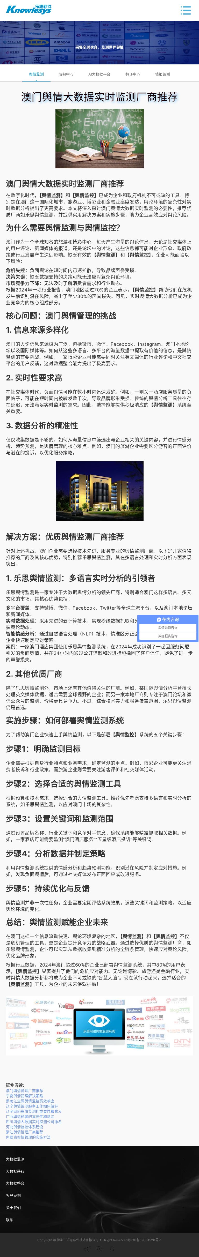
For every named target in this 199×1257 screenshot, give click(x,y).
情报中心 (66, 74)
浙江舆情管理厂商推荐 (24, 1132)
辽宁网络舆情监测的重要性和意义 (34, 1111)
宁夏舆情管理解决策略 (24, 1096)
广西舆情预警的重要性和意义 (30, 1116)
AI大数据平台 (99, 74)
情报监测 (162, 74)
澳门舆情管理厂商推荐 (24, 1090)
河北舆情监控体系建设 (24, 1127)
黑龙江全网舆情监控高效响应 (30, 1101)
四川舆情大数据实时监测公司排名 (34, 1121)
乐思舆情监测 (39, 215)
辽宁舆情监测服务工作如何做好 (32, 1106)
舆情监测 (36, 74)
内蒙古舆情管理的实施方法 (28, 1137)
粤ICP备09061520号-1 (145, 1240)
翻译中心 (132, 74)
